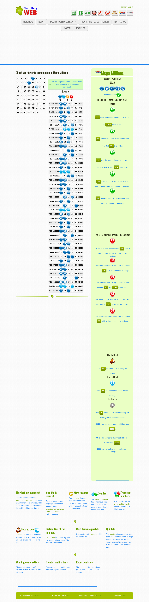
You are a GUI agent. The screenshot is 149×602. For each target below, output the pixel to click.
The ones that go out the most (95, 21)
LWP (68, 596)
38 (99, 181)
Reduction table (84, 562)
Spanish (124, 7)
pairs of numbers (101, 499)
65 (99, 321)
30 (98, 139)
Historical (28, 21)
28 (104, 270)
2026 (117, 443)
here (124, 596)
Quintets (110, 529)
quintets (113, 534)
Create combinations (57, 562)
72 (122, 248)
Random (67, 28)
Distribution (50, 538)
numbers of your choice (25, 500)
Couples (102, 493)
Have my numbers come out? (63, 21)
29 (98, 198)
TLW (37, 596)
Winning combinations (27, 562)
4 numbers (93, 534)
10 (97, 117)
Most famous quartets (87, 529)
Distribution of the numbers (55, 530)
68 (111, 146)
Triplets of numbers (126, 494)
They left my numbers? (28, 492)
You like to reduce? (51, 494)
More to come (81, 493)
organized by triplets (122, 504)
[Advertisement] (74, 49)
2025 (112, 429)
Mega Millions (112, 73)
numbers (76, 498)
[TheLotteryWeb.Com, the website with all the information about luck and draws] (26, 10)
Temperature (120, 21)
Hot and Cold (27, 529)
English (130, 7)
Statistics (80, 28)
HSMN (98, 596)
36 (106, 287)
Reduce (41, 21)
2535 (109, 124)
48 (103, 368)
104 (116, 167)
